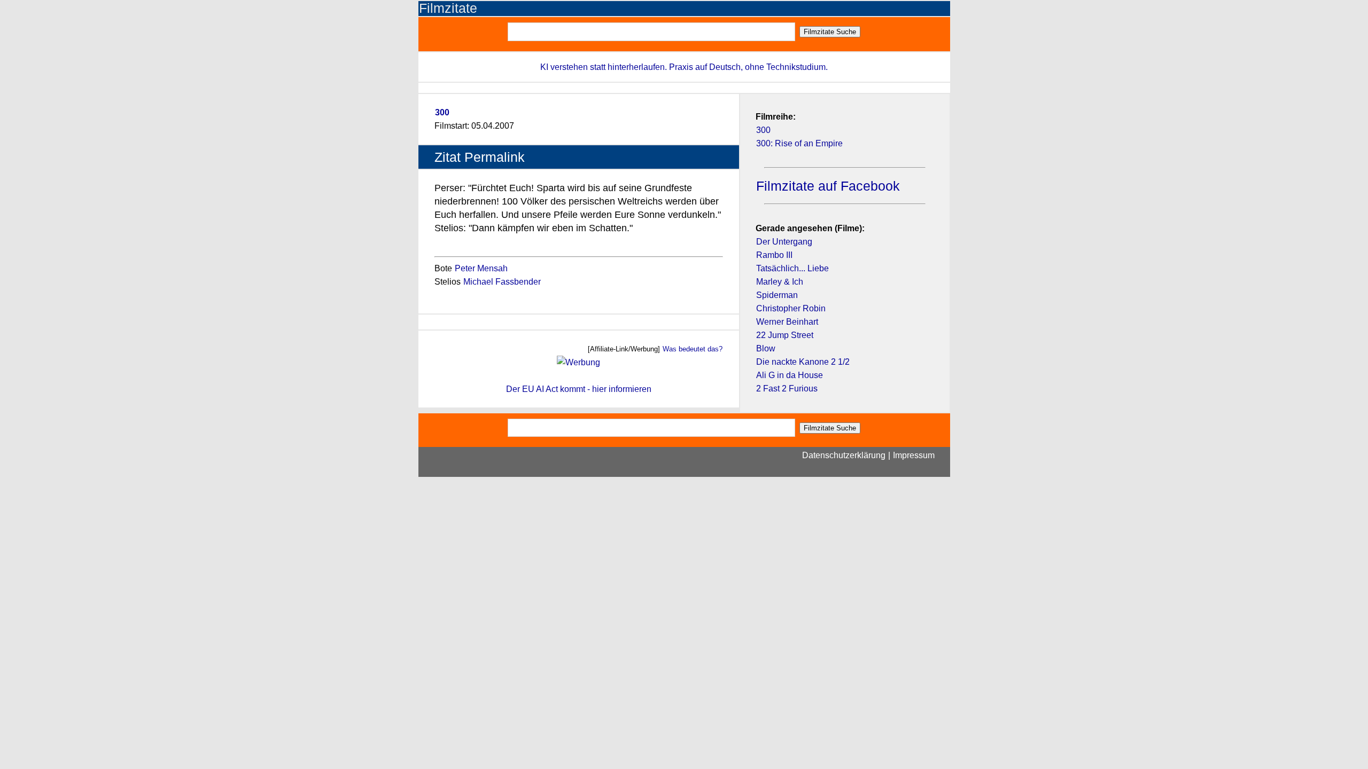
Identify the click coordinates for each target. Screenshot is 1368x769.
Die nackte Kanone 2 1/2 (803, 361)
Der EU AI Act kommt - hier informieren (578, 389)
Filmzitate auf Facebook (828, 186)
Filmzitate (448, 8)
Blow (765, 348)
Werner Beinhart (787, 321)
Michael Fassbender (502, 281)
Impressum (914, 455)
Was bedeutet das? (692, 349)
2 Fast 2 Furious (787, 388)
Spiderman (777, 295)
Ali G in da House (789, 375)
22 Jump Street (784, 335)
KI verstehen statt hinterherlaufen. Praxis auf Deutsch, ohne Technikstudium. (684, 67)
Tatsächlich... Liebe (792, 268)
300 (442, 112)
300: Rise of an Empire (799, 143)
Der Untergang (784, 241)
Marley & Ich (779, 281)
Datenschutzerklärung (843, 455)
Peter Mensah (481, 268)
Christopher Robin (791, 308)
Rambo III (774, 255)
